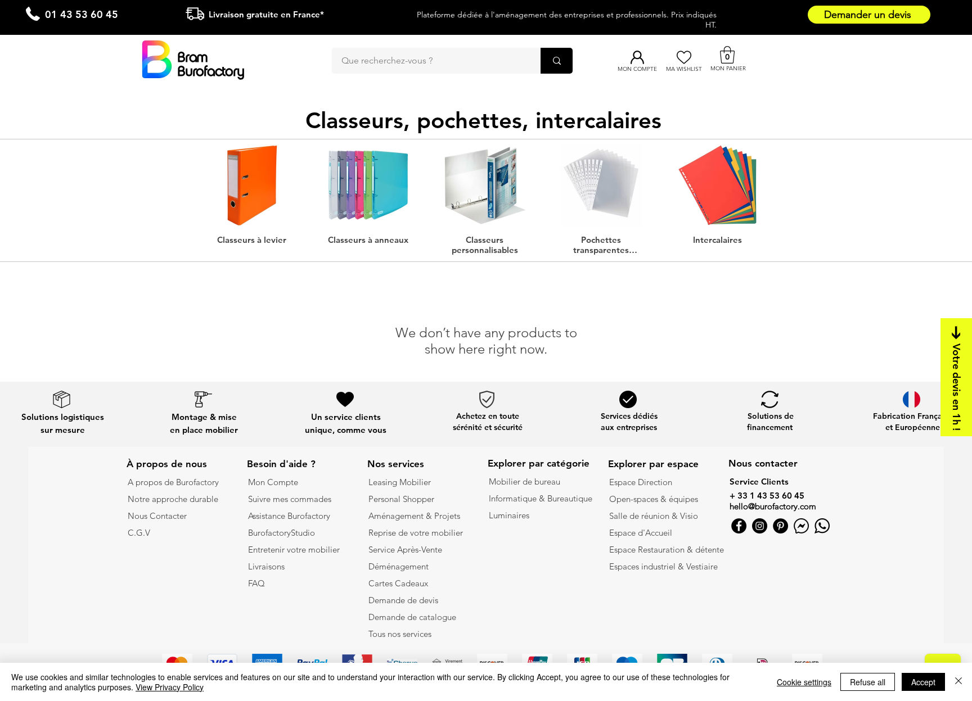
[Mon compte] (637, 57)
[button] (727, 55)
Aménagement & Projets (415, 515)
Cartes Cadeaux (398, 583)
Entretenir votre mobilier (294, 549)
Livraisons (266, 566)
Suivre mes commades (289, 499)
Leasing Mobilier (399, 482)
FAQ (256, 583)
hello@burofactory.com (773, 506)
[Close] (958, 682)
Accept (923, 682)
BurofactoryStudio (281, 532)
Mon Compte (273, 482)
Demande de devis (403, 600)
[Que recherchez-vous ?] (557, 61)
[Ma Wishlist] (683, 57)
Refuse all (867, 682)
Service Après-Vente (405, 549)
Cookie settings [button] (804, 682)
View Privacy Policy (170, 687)
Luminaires (509, 515)
